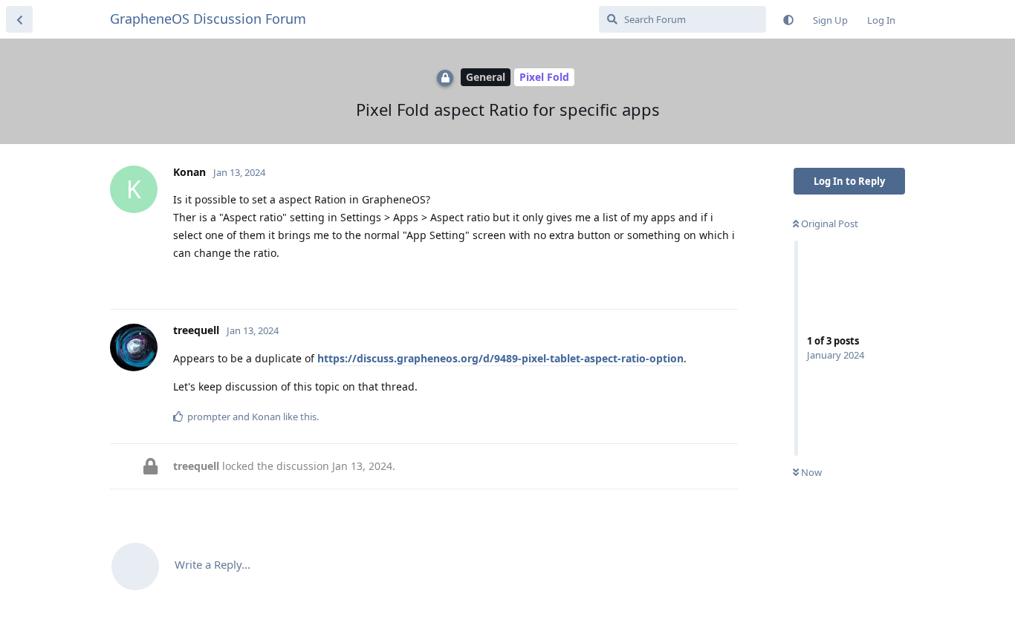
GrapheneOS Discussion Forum (208, 18)
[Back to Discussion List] (19, 19)
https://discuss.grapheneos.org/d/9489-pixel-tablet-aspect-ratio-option (500, 358)
